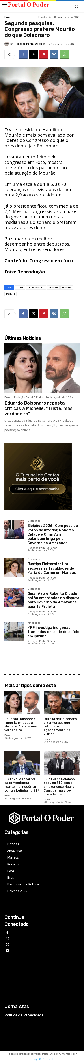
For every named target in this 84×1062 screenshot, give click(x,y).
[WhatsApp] (64, 54)
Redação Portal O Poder (30, 44)
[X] (33, 54)
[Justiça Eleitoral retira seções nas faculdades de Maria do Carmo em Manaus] (14, 567)
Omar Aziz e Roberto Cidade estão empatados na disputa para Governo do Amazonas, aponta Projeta (53, 600)
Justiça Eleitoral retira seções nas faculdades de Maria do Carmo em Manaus (52, 568)
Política (10, 293)
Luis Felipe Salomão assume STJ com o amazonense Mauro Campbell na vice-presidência (59, 786)
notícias (66, 287)
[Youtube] (7, 951)
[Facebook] (23, 54)
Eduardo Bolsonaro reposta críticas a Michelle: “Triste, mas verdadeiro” (38, 408)
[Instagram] (7, 939)
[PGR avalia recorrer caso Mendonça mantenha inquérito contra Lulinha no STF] (22, 763)
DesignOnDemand (42, 1059)
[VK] (54, 54)
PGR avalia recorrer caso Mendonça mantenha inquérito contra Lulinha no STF (22, 784)
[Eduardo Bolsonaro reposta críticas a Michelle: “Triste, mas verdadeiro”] (42, 368)
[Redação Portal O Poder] (7, 44)
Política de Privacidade (24, 1015)
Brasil (7, 17)
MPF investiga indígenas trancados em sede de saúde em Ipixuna (53, 631)
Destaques (34, 521)
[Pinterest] (43, 54)
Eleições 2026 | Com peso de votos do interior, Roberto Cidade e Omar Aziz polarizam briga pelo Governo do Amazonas (53, 534)
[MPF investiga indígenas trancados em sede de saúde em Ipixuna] (14, 631)
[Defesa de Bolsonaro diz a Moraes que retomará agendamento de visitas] (62, 702)
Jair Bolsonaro (36, 287)
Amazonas (34, 623)
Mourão (53, 287)
